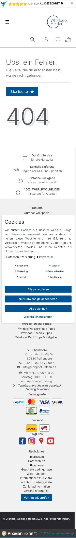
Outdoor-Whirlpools (36, 213)
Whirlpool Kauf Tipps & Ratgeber (36, 337)
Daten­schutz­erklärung (21, 257)
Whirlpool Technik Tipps (36, 333)
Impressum (36, 456)
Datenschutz (36, 461)
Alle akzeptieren (38, 289)
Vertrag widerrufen (36, 497)
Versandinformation (36, 490)
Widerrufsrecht (36, 473)
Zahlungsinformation (36, 486)
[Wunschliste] (58, 40)
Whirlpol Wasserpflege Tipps (36, 328)
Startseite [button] (19, 91)
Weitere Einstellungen (38, 316)
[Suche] (33, 39)
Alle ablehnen (38, 308)
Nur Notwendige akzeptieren (38, 299)
